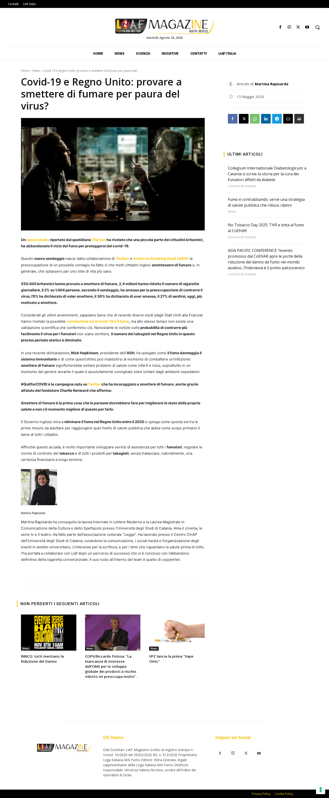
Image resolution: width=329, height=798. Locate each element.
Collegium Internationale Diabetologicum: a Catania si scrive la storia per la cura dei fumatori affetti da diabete (267, 173)
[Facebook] (280, 27)
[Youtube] (307, 27)
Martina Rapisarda (33, 513)
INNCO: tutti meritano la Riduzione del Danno (42, 659)
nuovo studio (37, 239)
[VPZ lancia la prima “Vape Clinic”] (176, 633)
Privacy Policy (261, 794)
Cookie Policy (284, 794)
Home (25, 71)
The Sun (99, 239)
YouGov (122, 258)
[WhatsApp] (255, 119)
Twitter (94, 384)
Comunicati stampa (242, 186)
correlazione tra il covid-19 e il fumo (97, 321)
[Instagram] (289, 27)
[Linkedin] (266, 119)
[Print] (299, 119)
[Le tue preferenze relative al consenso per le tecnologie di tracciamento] (320, 789)
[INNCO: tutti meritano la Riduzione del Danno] (48, 633)
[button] (317, 27)
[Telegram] (277, 119)
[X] (298, 27)
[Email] (288, 119)
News (36, 71)
